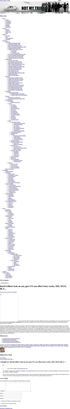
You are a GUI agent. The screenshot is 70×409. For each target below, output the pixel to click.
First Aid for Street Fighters (17, 141)
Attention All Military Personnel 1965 (16, 66)
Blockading (7, 209)
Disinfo (4, 34)
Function (10, 212)
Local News (8, 23)
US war (56, 345)
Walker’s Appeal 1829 (13, 60)
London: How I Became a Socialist (15, 79)
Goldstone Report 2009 (13, 92)
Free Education (14, 112)
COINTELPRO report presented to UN (11, 338)
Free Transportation (15, 108)
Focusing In (10, 207)
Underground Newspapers (19, 123)
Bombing (2, 345)
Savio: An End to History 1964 (15, 65)
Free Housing (14, 111)
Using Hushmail (9, 276)
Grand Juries (11, 241)
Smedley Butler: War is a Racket (15, 82)
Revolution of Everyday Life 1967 (15, 86)
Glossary (5, 271)
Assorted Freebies (15, 119)
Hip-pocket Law (14, 145)
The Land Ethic (11, 181)
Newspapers (16, 261)
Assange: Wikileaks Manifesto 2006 (16, 55)
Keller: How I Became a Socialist (15, 80)
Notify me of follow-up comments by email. (11, 401)
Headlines (7, 26)
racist (39, 345)
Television (16, 264)
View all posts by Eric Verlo (6, 359)
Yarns (6, 33)
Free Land (13, 109)
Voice (59, 345)
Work (4, 208)
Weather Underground (9, 347)
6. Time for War (11, 191)
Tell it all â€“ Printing (15, 122)
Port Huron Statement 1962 (14, 44)
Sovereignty (10, 178)
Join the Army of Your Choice (20, 148)
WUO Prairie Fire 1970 (13, 70)
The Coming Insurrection (10, 201)
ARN (47, 344)
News (4, 18)
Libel (6, 37)
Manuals (7, 96)
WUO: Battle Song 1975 (13, 71)
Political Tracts (8, 59)
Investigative (8, 21)
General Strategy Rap (18, 139)
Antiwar (41, 344)
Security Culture (9, 238)
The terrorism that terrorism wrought (10, 341)
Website (1, 398)
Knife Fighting (17, 137)
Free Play (13, 116)
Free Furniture (14, 107)
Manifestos (7, 42)
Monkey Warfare (14, 156)
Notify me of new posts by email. (9, 403)
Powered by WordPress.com (6, 408)
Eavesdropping (11, 240)
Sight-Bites (7, 39)
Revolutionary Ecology (13, 175)
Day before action (17, 255)
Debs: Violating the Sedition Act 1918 (16, 64)
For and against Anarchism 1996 (15, 88)
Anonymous (36, 344)
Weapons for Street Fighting (20, 135)
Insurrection (10, 206)
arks (44, 344)
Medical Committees (18, 144)
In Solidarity (5, 170)
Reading (7, 29)
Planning (10, 224)
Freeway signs (11, 270)
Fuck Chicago (14, 165)
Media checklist (14, 254)
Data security (11, 249)
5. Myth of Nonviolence (13, 190)
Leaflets (10, 251)
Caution (10, 217)
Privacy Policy (8, 277)
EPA (22, 345)
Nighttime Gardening (10, 227)
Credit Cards (16, 155)
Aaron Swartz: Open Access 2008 (15, 56)
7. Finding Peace (11, 192)
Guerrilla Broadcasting (16, 132)
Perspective (13, 344)
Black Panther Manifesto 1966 (14, 45)
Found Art (7, 30)
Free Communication (15, 114)
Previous (2, 282)
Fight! (9, 120)
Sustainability (11, 180)
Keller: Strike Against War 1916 (15, 63)
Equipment (10, 231)
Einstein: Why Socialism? (13, 83)
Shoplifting (16, 151)
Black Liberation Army (58, 344)
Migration (10, 198)
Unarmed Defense (18, 138)
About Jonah (8, 275)
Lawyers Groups (17, 146)
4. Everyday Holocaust (13, 188)
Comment (2, 391)
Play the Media (11, 252)
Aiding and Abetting (15, 102)
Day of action (17, 256)
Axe (49, 344)
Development (11, 214)
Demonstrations (14, 133)
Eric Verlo (14, 292)
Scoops (7, 19)
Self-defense (11, 235)
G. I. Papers (16, 125)
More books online (9, 169)
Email (1, 395)
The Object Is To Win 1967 (14, 97)
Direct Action (8, 211)
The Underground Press (19, 128)
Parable (35, 345)
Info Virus (7, 35)
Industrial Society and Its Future (9, 339)
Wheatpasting (11, 268)
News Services (17, 127)
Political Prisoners (9, 171)
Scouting (10, 225)
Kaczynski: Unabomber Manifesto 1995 (16, 54)
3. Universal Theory (15, 53)
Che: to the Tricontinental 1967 (15, 69)
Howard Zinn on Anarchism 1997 (15, 90)
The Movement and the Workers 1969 (16, 98)
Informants (10, 248)
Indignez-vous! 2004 (12, 74)
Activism (7, 24)
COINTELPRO (11, 239)
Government (26, 345)
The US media (14, 260)
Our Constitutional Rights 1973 (15, 87)
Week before (16, 259)
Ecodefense (7, 172)
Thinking (52, 345)
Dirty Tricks (10, 218)
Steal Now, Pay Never (16, 150)
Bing (52, 344)
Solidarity (10, 220)
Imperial (31, 345)
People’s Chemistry (15, 140)
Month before (17, 257)
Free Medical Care (15, 113)
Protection (10, 229)
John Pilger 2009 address (13, 75)
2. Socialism (13, 51)
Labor (9, 197)
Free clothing (14, 106)
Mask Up (10, 230)
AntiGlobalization (9, 193)
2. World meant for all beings (14, 186)
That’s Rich (7, 27)
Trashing (13, 134)
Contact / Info (6, 272)
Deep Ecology (11, 174)
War (62, 345)
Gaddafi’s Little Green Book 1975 (15, 49)
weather (1, 347)
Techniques (16, 153)
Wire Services (17, 265)
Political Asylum (17, 149)
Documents (7, 91)
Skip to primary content (5, 0)
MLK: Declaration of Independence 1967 (17, 46)
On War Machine (9, 38)
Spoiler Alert (8, 32)
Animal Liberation (9, 183)
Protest (6, 228)
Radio (15, 262)
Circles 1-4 (10, 202)
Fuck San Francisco (15, 167)
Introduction (10, 101)
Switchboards (17, 129)
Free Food (13, 104)
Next (7, 282)
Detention (10, 222)
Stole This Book (9, 100)
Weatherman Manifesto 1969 (14, 48)
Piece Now (13, 157)
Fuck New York (14, 164)
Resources (5, 40)
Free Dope (13, 118)
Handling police (8, 215)
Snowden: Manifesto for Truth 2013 (16, 58)
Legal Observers (11, 233)
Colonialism (10, 194)
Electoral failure (11, 199)
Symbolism (10, 213)
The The (47, 345)
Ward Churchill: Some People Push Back (12, 342)
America (31, 344)
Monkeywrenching (9, 223)
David (12, 345)
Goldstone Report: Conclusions (17, 93)
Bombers (66, 344)
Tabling (9, 267)
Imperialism (10, 177)
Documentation (11, 236)
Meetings (10, 243)
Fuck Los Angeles (15, 166)
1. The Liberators (12, 185)
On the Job (16, 154)
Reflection (7, 76)
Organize (10, 204)
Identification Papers (18, 160)
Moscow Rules (11, 244)
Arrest (9, 219)
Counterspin (8, 22)
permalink (29, 347)
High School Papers (18, 124)
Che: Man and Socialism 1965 (14, 67)
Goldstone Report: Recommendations (19, 95)
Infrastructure (11, 196)
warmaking (65, 345)
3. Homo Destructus (12, 187)
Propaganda (8, 250)
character (6, 345)
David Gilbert (18, 345)
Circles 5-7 (10, 203)
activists (27, 344)
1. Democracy (14, 50)
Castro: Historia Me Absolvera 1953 (16, 85)
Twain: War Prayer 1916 (13, 81)
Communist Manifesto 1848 (14, 43)
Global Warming (11, 176)
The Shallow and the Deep (14, 182)
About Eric (7, 273)
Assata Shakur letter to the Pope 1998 (16, 72)
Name (1, 393)
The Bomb (42, 345)
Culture (4, 28)
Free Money (13, 117)
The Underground (15, 159)
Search (1, 13)
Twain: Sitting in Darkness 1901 (15, 77)
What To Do (16, 143)
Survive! (10, 103)
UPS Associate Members (19, 130)
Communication (17, 161)
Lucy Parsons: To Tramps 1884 (15, 61)
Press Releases (11, 266)
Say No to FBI (11, 245)
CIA (10, 345)
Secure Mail (10, 246)
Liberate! (10, 162)
